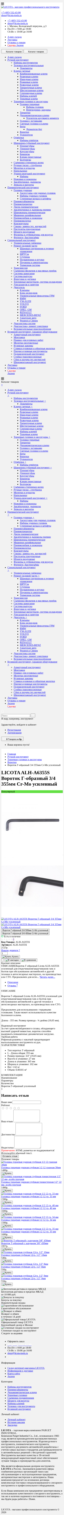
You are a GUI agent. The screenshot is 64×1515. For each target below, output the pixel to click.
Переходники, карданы (38, 110)
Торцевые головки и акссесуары (31, 101)
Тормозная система (30, 265)
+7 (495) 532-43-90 (11, 12)
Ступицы (25, 257)
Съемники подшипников (20, 1398)
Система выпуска (23, 276)
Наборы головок (35, 107)
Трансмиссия (20, 268)
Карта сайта (13, 1373)
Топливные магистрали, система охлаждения (38, 282)
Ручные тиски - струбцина (28, 165)
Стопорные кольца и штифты (35, 198)
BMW (23, 298)
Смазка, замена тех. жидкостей (30, 226)
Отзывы (12, 985)
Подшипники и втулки (32, 259)
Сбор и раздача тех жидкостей (30, 359)
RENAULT (26, 312)
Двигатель (19, 287)
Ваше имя (6, 1102)
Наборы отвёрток (29, 140)
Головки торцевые (29, 104)
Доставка (12, 39)
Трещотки (25, 112)
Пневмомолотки (22, 220)
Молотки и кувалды (24, 168)
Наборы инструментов (26, 62)
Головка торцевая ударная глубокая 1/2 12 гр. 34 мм (28, 1220)
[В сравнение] (29, 960)
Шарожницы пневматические (29, 212)
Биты (22, 126)
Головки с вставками (31, 121)
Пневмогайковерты (24, 201)
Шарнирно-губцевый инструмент (32, 143)
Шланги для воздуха (18, 1400)
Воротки (24, 132)
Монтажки (19, 337)
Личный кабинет (16, 1419)
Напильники (20, 171)
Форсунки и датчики (25, 279)
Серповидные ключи (31, 93)
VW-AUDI (25, 301)
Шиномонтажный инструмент (30, 362)
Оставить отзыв (9, 1156)
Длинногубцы (27, 148)
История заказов (16, 1422)
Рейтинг (5, 1105)
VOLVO (24, 304)
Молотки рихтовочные (26, 343)
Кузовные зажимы (23, 345)
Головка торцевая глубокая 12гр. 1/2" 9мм (23, 1278)
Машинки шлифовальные (27, 215)
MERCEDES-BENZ (30, 315)
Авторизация (14, 732)
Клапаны (25, 290)
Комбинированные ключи (34, 73)
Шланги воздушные (24, 232)
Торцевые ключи (29, 98)
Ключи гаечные (22, 71)
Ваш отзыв (7, 1121)
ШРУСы (24, 254)
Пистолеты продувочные (27, 229)
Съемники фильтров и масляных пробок (35, 270)
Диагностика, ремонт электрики (31, 326)
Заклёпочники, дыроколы (27, 182)
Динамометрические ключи (34, 115)
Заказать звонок (17, 1356)
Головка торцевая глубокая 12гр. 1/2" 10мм (24, 1255)
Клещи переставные (30, 157)
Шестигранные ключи (31, 90)
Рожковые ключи (29, 82)
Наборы (24, 176)
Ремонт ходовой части (25, 245)
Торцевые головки (17, 1395)
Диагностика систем (24, 323)
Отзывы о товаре (16, 42)
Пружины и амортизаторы (34, 262)
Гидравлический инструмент (29, 354)
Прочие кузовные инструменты (30, 351)
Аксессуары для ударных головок (38, 193)
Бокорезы (25, 154)
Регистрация (14, 730)
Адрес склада (14, 37)
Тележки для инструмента (21, 1406)
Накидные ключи (29, 79)
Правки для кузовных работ (28, 340)
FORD (23, 306)
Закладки (12, 1425)
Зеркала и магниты (24, 184)
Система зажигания (24, 273)
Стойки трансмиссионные (28, 356)
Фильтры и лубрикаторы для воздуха (33, 234)
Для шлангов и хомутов (26, 284)
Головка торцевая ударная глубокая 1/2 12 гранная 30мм (31, 1167)
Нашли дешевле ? (10, 950)
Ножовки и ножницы (25, 179)
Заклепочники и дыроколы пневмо (32, 209)
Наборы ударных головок (33, 196)
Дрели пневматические (26, 207)
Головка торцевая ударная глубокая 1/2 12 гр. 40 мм (28, 1208)
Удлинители (26, 134)
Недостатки (7, 1147)
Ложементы (26, 68)
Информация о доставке (20, 1370)
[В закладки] (12, 960)
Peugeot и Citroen (29, 320)
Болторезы (25, 159)
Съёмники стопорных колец (29, 162)
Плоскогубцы (27, 146)
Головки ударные (23, 190)
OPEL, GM (26, 309)
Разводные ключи (29, 85)
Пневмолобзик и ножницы (28, 218)
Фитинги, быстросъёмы (26, 237)
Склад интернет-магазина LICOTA (26, 1368)
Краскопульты (21, 223)
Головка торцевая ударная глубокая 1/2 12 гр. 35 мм (28, 1231)
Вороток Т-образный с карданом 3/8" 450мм (24, 1243)
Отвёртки (19, 137)
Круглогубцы (27, 151)
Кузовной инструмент (19, 1409)
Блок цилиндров (28, 293)
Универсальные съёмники (27, 243)
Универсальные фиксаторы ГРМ (37, 295)
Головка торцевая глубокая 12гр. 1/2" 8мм (23, 1266)
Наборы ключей (28, 96)
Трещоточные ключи (31, 87)
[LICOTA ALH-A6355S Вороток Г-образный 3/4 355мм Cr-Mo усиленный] (32, 854)
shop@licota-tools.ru (11, 15)
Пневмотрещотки (23, 204)
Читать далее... (47, 977)
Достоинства (8, 1134)
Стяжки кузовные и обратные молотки (34, 348)
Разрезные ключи (29, 76)
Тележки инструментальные (29, 65)
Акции (15, 45)
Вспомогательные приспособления (32, 329)
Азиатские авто (28, 318)
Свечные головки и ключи (34, 123)
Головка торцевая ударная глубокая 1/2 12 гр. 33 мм (28, 1196)
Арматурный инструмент (27, 334)
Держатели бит (34, 129)
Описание (12, 982)
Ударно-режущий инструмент (29, 173)
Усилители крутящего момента (42, 118)
